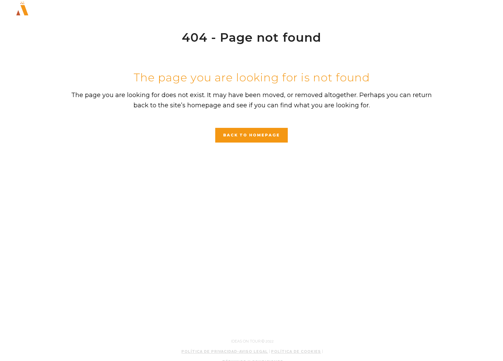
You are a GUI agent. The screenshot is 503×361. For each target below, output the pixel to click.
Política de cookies (296, 351)
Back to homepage (251, 135)
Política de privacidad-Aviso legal (224, 351)
